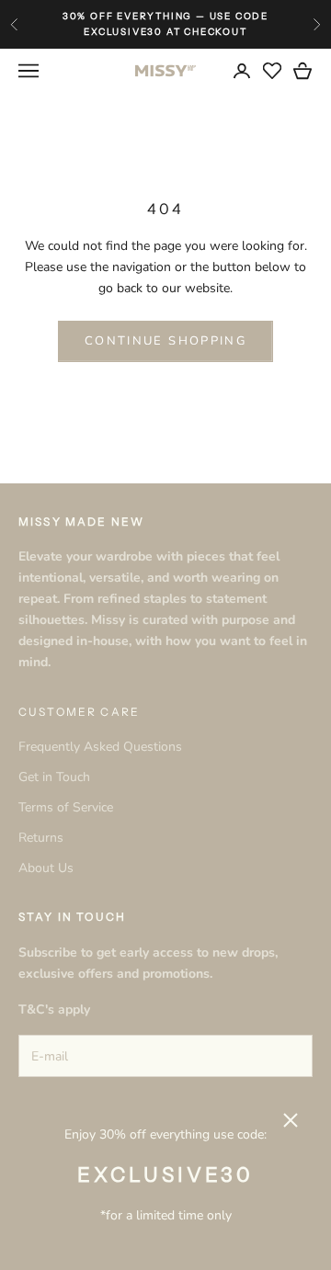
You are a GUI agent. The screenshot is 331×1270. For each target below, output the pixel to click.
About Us (46, 868)
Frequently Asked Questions (100, 746)
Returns (40, 837)
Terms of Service (65, 807)
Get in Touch (54, 777)
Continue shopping (165, 341)
